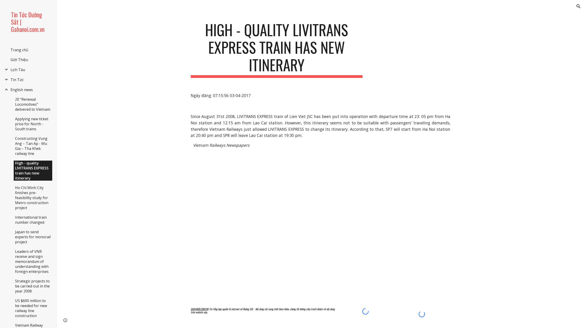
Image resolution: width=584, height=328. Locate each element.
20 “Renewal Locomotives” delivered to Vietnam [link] (32, 104)
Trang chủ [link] (19, 49)
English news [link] (21, 89)
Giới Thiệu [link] (19, 59)
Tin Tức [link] (17, 79)
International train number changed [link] (31, 220)
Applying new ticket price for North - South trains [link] (31, 123)
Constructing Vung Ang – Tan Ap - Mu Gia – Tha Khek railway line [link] (31, 146)
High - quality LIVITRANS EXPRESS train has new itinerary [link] (32, 171)
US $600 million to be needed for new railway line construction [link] (31, 308)
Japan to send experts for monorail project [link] (33, 236)
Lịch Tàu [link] (17, 69)
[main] (277, 49)
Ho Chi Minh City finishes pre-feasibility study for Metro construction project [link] (31, 197)
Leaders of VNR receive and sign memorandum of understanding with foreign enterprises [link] (32, 261)
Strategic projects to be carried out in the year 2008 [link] (32, 286)
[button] (578, 6)
